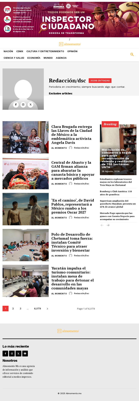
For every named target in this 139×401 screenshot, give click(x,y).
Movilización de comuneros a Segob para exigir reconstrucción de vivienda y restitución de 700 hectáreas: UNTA (118, 158)
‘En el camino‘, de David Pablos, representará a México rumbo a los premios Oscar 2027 (72, 206)
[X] (30, 105)
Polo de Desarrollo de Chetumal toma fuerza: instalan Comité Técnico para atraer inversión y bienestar (72, 242)
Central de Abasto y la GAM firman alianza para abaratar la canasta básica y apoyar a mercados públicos (72, 170)
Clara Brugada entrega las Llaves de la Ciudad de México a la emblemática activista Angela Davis (71, 134)
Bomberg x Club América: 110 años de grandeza (116, 193)
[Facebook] (16, 105)
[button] (121, 54)
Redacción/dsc (81, 148)
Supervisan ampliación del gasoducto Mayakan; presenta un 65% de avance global (118, 203)
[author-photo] (71, 148)
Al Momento (59, 148)
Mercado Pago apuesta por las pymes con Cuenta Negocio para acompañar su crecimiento (117, 216)
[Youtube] (25, 353)
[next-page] (47, 308)
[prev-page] (123, 130)
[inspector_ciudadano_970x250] (69, 19)
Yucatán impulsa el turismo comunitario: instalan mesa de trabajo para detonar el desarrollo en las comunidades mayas (72, 278)
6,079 (37, 308)
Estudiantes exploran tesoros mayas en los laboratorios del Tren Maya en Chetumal (116, 182)
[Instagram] (23, 105)
